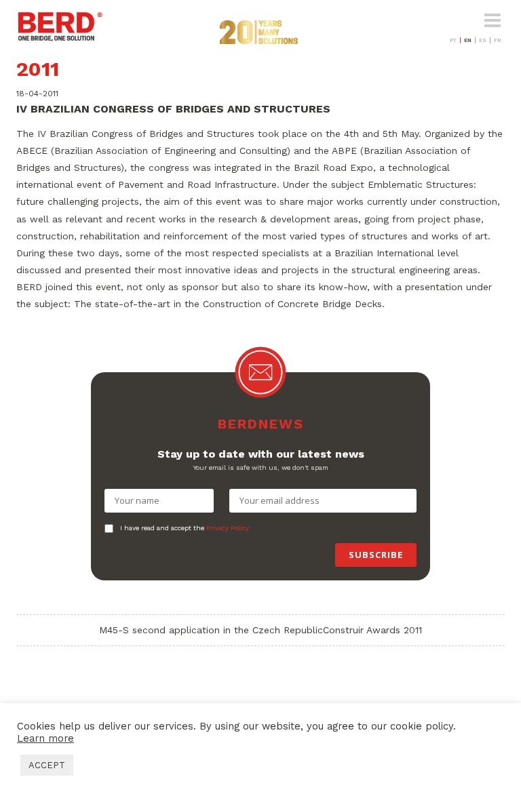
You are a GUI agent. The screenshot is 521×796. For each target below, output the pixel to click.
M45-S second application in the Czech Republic (211, 629)
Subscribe (376, 555)
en (467, 40)
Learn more (45, 738)
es (482, 40)
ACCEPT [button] (46, 765)
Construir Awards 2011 (372, 629)
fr (497, 40)
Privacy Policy (227, 528)
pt (453, 40)
